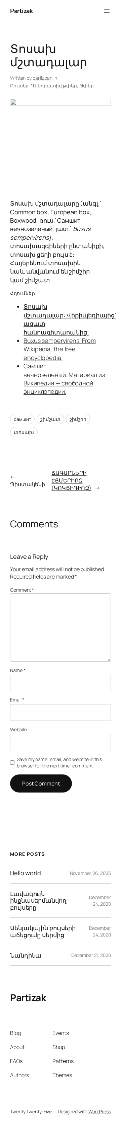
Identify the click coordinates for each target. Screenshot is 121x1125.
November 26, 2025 (90, 873)
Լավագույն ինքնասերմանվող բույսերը (38, 900)
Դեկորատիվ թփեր (54, 85)
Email (17, 699)
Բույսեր (19, 85)
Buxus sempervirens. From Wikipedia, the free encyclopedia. (60, 349)
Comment (22, 590)
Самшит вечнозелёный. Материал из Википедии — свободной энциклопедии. (64, 378)
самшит (22, 419)
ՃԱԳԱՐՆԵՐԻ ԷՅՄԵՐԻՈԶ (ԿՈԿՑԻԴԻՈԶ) (71, 480)
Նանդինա (25, 955)
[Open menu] (107, 11)
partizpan (42, 78)
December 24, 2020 (100, 900)
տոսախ (24, 432)
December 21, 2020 (91, 955)
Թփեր (86, 85)
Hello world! (26, 873)
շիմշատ (50, 419)
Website (18, 729)
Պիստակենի (27, 484)
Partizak (21, 11)
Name (17, 670)
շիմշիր (78, 419)
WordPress (99, 1111)
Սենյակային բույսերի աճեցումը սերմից (43, 931)
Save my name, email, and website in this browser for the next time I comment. (59, 762)
